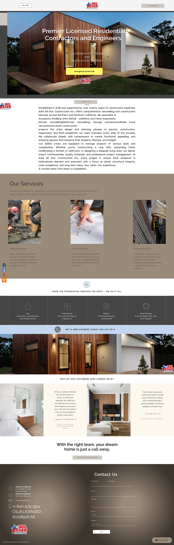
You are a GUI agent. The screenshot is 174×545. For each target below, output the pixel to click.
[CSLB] (4, 265)
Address (93, 520)
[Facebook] (4, 270)
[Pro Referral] (4, 280)
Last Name (111, 481)
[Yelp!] (4, 275)
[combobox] (114, 524)
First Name (94, 481)
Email (92, 491)
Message (94, 499)
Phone (93, 511)
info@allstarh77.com (23, 500)
